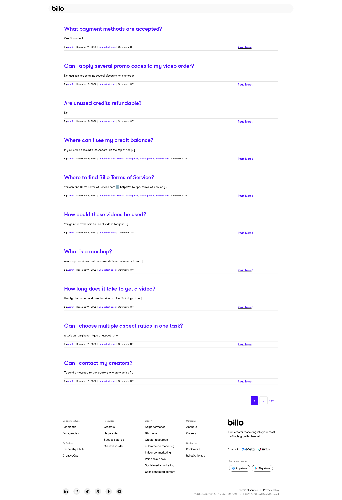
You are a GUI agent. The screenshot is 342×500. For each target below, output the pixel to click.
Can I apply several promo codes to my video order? (129, 65)
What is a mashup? (88, 251)
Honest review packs (127, 158)
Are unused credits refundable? (103, 102)
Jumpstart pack (107, 47)
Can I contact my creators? (98, 362)
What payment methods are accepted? (113, 28)
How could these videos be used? (105, 214)
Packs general (147, 158)
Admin (70, 47)
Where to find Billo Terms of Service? (109, 177)
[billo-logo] (58, 8)
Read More (245, 47)
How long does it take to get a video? (109, 288)
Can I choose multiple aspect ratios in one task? (123, 325)
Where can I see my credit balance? (108, 139)
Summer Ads (162, 158)
